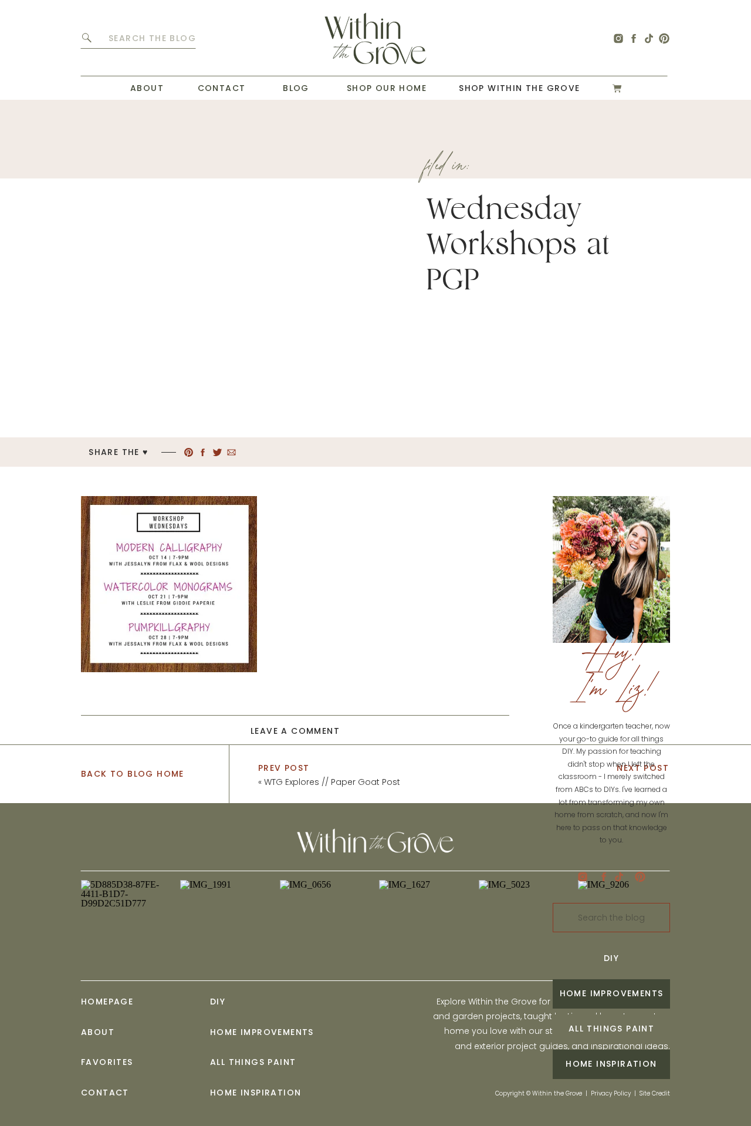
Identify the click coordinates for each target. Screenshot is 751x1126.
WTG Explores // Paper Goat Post (332, 782)
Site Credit (655, 1093)
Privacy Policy (611, 1093)
